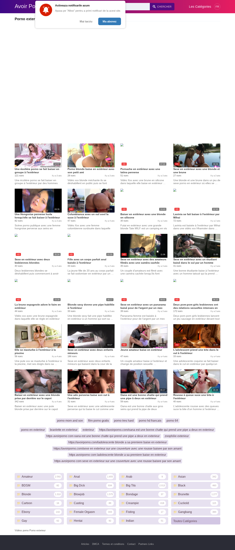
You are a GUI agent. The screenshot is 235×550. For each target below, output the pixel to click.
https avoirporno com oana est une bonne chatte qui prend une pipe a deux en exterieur (103, 436)
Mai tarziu (86, 21)
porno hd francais (150, 420)
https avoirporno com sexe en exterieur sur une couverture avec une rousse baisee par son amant (117, 461)
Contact (131, 544)
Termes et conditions (113, 544)
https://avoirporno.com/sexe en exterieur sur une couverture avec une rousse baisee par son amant (117, 448)
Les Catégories (200, 6)
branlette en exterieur (63, 429)
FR (217, 6)
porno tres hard (124, 420)
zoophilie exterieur (177, 436)
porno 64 (172, 420)
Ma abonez (110, 21)
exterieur (88, 429)
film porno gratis (98, 420)
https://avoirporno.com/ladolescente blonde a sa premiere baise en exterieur (117, 442)
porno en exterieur (33, 429)
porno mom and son (70, 420)
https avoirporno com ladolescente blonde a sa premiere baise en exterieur (117, 454)
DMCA (95, 544)
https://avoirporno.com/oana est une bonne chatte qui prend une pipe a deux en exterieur (156, 429)
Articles (85, 544)
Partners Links (146, 544)
